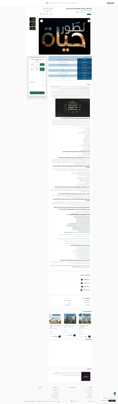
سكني (86, 290)
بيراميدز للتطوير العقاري (81, 86)
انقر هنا (66, 243)
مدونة (52, 401)
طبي (86, 286)
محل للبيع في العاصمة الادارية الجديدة (83, 255)
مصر (68, 214)
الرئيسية (58, 401)
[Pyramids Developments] (85, 376)
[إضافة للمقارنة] (41, 14)
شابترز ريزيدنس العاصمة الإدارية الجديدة (54, 326)
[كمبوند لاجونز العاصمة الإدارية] (89, 335)
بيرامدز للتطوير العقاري (82, 195)
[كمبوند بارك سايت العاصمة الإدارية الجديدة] (74, 336)
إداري (86, 279)
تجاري (86, 283)
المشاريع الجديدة (26, 401)
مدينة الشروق (90, 398)
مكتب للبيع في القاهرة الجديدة (84, 243)
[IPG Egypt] (107, 3)
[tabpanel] (55, 326)
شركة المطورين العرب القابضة (54, 394)
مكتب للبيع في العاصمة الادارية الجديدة (83, 253)
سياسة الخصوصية (33, 401)
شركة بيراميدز (85, 188)
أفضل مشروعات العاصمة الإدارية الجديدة (76, 234)
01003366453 (74, 267)
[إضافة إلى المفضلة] (47, 14)
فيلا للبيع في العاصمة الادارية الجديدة (83, 248)
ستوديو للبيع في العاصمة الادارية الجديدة (83, 254)
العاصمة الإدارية (81, 94)
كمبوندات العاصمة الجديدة (64, 234)
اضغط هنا (104, 398)
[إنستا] (75, 401)
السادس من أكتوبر (89, 393)
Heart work (72, 241)
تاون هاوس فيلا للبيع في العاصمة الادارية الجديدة (81, 252)
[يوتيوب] (71, 401)
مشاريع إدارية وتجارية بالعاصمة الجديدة (83, 236)
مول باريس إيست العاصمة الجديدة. (83, 222)
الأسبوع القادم (32, 64)
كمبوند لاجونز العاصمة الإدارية (84, 325)
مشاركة (50, 14)
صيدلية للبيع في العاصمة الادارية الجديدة (83, 258)
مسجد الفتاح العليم (67, 89)
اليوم (42, 64)
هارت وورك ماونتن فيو (79, 241)
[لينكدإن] (73, 401)
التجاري (65, 94)
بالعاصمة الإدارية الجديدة (65, 86)
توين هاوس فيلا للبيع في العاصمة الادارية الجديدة (81, 250)
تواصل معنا (45, 401)
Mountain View (66, 241)
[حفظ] (44, 14)
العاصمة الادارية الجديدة (86, 10)
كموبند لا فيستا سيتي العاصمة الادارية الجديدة (82, 91)
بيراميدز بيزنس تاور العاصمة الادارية (83, 232)
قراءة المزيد (64, 375)
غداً (37, 64)
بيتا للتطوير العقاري (55, 393)
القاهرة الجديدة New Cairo (88, 389)
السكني (68, 94)
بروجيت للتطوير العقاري (55, 389)
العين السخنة (90, 394)
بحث (55, 401)
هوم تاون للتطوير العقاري (55, 398)
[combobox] (32, 82)
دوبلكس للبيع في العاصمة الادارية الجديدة (82, 249)
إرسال (37, 92)
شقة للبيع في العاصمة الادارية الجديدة (83, 247)
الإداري (62, 94)
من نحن (49, 401)
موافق (112, 400)
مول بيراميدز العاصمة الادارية (84, 231)
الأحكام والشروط (39, 401)
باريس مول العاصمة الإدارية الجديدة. (83, 221)
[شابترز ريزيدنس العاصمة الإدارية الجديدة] (59, 336)
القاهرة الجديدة (87, 94)
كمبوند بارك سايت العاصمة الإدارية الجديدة (69, 326)
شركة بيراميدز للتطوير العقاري (81, 202)
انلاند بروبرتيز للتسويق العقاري (66, 124)
